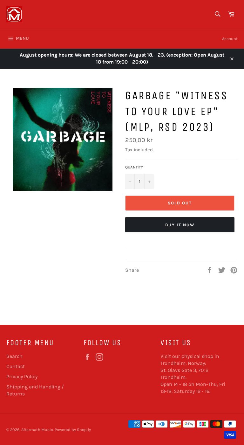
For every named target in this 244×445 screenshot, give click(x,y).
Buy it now (179, 224)
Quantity (134, 167)
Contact (15, 366)
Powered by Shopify (73, 429)
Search (14, 356)
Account (230, 38)
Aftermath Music (37, 429)
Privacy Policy (21, 376)
